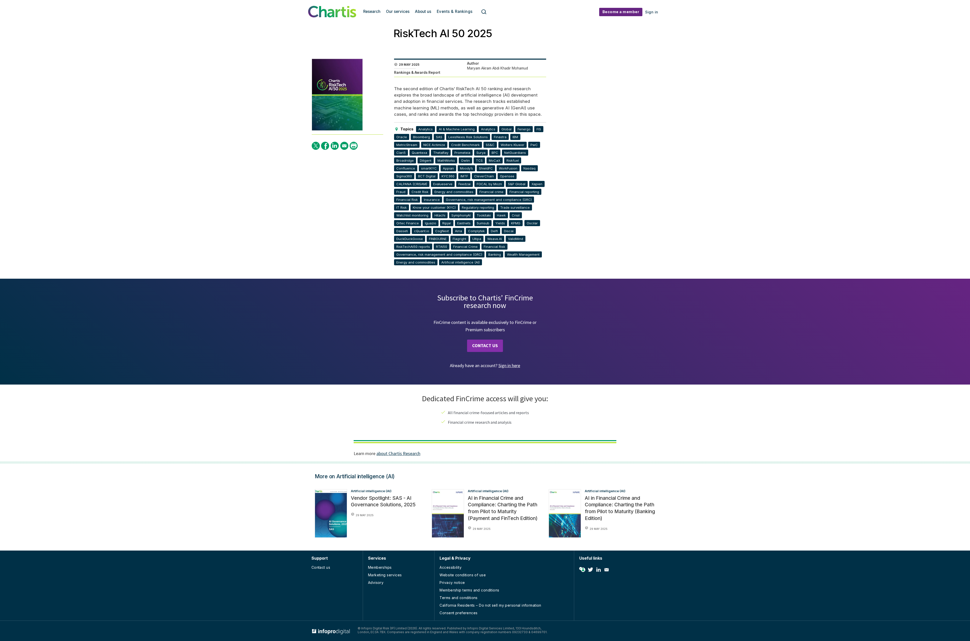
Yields (500, 223)
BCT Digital (426, 176)
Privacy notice (452, 582)
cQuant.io (421, 231)
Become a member (620, 12)
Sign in (651, 12)
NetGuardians (515, 153)
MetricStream (406, 145)
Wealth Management (523, 254)
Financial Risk (407, 200)
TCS (479, 160)
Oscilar (532, 223)
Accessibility (450, 567)
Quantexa (419, 153)
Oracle (401, 137)
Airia (458, 231)
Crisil (516, 215)
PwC (534, 145)
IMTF (464, 176)
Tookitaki (484, 215)
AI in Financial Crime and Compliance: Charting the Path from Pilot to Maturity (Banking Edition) (620, 508)
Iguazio (430, 223)
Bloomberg (421, 137)
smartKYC (429, 168)
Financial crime (491, 192)
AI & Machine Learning (457, 129)
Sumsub (483, 223)
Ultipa (476, 239)
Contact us (320, 567)
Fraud (400, 192)
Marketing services (385, 575)
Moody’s (466, 168)
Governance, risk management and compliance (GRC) (489, 200)
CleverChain (484, 176)
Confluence (405, 168)
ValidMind (515, 239)
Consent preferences (458, 613)
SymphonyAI (461, 215)
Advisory (375, 582)
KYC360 (448, 176)
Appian (448, 168)
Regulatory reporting (478, 207)
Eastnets (464, 223)
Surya (481, 153)
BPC (495, 153)
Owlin (465, 160)
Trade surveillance (515, 207)
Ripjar (446, 223)
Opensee (507, 176)
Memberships (380, 567)
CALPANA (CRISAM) (411, 184)
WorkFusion (508, 168)
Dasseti (402, 231)
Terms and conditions (458, 598)
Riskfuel (512, 160)
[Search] (484, 12)
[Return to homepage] (332, 15)
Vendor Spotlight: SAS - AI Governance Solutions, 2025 (383, 501)
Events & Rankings (455, 11)
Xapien (536, 184)
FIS (539, 129)
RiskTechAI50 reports (413, 247)
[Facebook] (325, 146)
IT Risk (401, 207)
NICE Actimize (434, 145)
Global (506, 129)
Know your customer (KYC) (434, 207)
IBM (515, 137)
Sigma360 (404, 176)
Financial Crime (465, 247)
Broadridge (405, 160)
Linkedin (598, 570)
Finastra (500, 137)
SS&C (490, 145)
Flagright (459, 239)
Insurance (432, 200)
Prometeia (462, 153)
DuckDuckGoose (409, 239)
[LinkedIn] (335, 146)
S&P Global (516, 184)
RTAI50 (441, 247)
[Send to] (344, 146)
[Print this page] (354, 146)
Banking (494, 254)
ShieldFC (486, 168)
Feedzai (464, 184)
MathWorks (446, 160)
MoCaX (494, 160)
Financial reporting (524, 192)
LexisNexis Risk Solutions (468, 137)
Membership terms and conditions (469, 590)
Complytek (476, 231)
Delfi (494, 231)
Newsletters (606, 570)
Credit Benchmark (465, 145)
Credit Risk (419, 192)
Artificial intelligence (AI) (460, 262)
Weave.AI (494, 239)
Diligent (425, 160)
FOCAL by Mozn (489, 184)
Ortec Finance (407, 223)
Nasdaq (529, 168)
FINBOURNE (438, 239)
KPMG (515, 223)
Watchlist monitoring (412, 215)
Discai (509, 231)
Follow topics (582, 570)
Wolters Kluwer (512, 145)
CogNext (442, 231)
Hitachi (439, 215)
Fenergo (524, 129)
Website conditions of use (463, 575)
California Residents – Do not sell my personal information (490, 605)
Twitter (590, 570)
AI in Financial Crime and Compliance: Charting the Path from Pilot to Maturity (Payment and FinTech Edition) (503, 508)
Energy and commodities (453, 192)
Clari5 (401, 153)
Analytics (425, 129)
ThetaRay (440, 153)
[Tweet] (316, 146)
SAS (439, 137)
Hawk (501, 215)
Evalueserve (442, 184)
